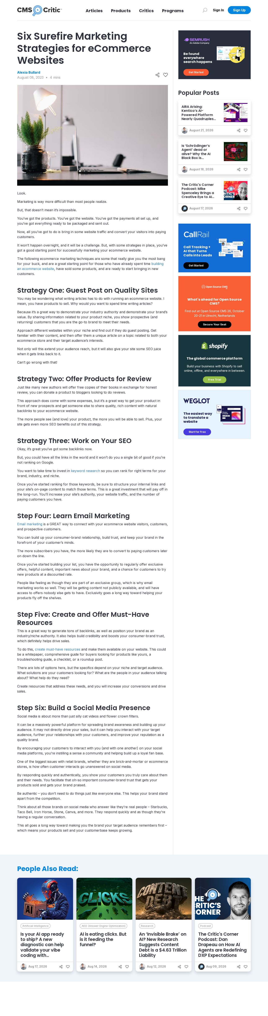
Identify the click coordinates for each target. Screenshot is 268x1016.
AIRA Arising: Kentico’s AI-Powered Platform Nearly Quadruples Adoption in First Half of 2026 (198, 116)
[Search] (204, 10)
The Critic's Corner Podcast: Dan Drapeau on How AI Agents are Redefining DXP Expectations (222, 944)
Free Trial (214, 379)
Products (121, 11)
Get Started (196, 72)
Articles (94, 11)
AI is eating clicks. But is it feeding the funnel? (103, 939)
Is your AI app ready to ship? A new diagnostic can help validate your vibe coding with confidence (42, 947)
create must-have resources (57, 649)
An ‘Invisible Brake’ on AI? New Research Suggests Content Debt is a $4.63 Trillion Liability (163, 944)
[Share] (157, 75)
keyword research (85, 471)
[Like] (165, 75)
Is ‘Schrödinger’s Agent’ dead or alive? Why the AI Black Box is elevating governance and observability (196, 157)
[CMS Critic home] (40, 10)
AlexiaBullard (28, 72)
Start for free (197, 431)
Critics (146, 11)
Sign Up (239, 10)
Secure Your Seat (214, 324)
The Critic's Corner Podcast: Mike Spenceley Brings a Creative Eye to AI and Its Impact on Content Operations (199, 194)
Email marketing (29, 524)
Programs (173, 11)
